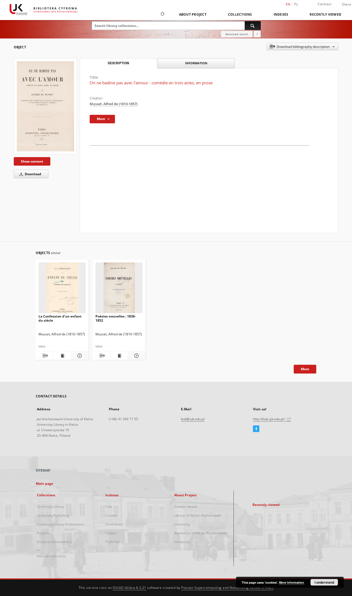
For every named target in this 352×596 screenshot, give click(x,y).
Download (32, 174)
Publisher (112, 541)
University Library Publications (60, 524)
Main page (44, 483)
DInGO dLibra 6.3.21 (129, 587)
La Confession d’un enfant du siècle (59, 318)
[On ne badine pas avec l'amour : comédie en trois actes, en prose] (45, 106)
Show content (32, 161)
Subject (111, 533)
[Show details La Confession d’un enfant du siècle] (79, 355)
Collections (240, 14)
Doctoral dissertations (54, 541)
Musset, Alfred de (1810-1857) (114, 104)
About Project (193, 14)
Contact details (185, 506)
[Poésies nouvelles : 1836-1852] (119, 289)
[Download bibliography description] (44, 355)
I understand (324, 582)
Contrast (324, 4)
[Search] (253, 25)
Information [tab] (196, 63)
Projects (43, 533)
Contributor (114, 524)
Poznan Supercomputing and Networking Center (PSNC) (227, 587)
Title (108, 506)
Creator (111, 515)
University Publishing (53, 515)
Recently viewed (325, 14)
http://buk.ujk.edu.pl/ (269, 419)
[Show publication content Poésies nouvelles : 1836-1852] (119, 355)
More (305, 369)
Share (346, 4)
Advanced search (236, 34)
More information (291, 582)
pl (296, 4)
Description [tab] (118, 63)
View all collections (51, 556)
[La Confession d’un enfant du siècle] (62, 289)
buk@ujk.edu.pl (193, 419)
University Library (50, 506)
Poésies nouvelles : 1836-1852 (115, 318)
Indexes (281, 14)
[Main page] (162, 14)
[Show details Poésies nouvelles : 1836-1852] (136, 355)
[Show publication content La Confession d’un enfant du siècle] (62, 355)
